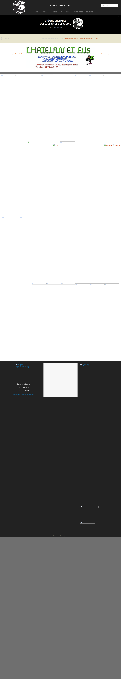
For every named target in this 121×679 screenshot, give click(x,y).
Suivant (105, 54)
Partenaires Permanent (71, 38)
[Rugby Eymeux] (19, 7)
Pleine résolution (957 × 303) (89, 38)
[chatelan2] (60, 57)
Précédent (16, 54)
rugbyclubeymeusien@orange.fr (23, 394)
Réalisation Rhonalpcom (60, 536)
